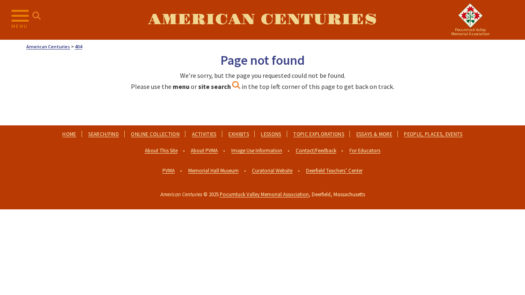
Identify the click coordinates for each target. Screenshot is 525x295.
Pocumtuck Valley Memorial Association (264, 194)
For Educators (364, 150)
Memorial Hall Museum (213, 170)
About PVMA (204, 150)
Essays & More (374, 134)
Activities (204, 134)
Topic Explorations (318, 134)
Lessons (271, 134)
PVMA (168, 170)
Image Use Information (256, 150)
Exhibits (238, 134)
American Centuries (262, 19)
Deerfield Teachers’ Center (334, 170)
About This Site (161, 150)
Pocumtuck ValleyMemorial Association (470, 31)
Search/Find (103, 134)
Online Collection (155, 134)
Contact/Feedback (316, 150)
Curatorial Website (272, 170)
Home (69, 134)
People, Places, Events (433, 134)
